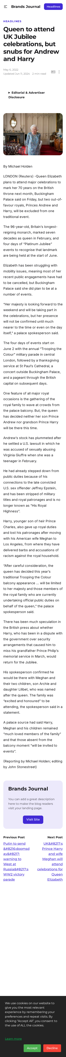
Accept (32, 1048)
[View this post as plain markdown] (53, 72)
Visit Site (33, 819)
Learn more (13, 1039)
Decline (52, 1048)
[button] (5, 7)
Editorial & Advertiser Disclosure (26, 95)
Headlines (53, 6)
